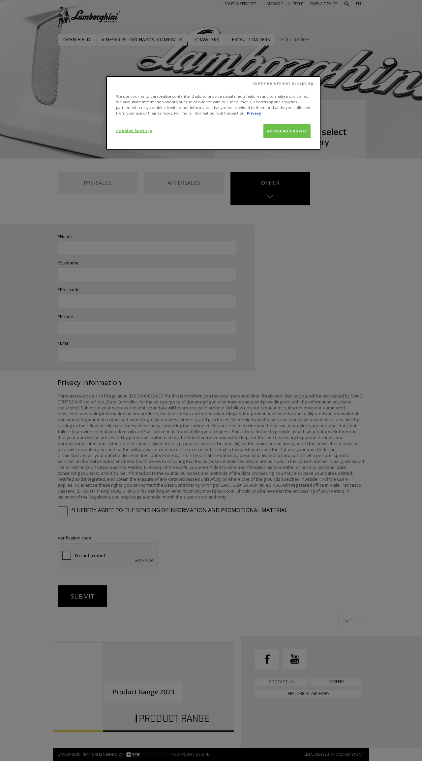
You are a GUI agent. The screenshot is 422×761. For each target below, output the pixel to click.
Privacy (254, 113)
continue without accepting (283, 83)
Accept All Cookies (287, 130)
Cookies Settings (134, 130)
